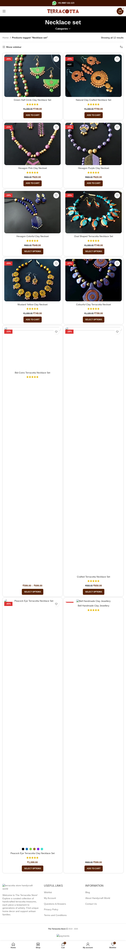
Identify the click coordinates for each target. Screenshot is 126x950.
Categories (61, 28)
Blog (87, 892)
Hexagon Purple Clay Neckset (93, 168)
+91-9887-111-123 (66, 3)
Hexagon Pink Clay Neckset (32, 168)
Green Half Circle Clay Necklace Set (32, 100)
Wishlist (48, 892)
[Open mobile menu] (4, 11)
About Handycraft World (97, 898)
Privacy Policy (51, 909)
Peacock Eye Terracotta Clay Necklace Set (32, 853)
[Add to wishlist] (56, 59)
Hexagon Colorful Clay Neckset (32, 236)
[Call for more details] (54, 3)
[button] (32, 115)
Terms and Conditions (55, 915)
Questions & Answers (55, 904)
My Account (50, 898)
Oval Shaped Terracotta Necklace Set (93, 236)
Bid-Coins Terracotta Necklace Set (32, 372)
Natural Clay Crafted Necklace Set (93, 100)
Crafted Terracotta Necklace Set (93, 576)
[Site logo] (63, 11)
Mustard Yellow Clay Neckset (33, 304)
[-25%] (93, 601)
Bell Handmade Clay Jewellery (93, 605)
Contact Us (91, 904)
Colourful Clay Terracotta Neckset (93, 304)
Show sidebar (13, 47)
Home (5, 37)
